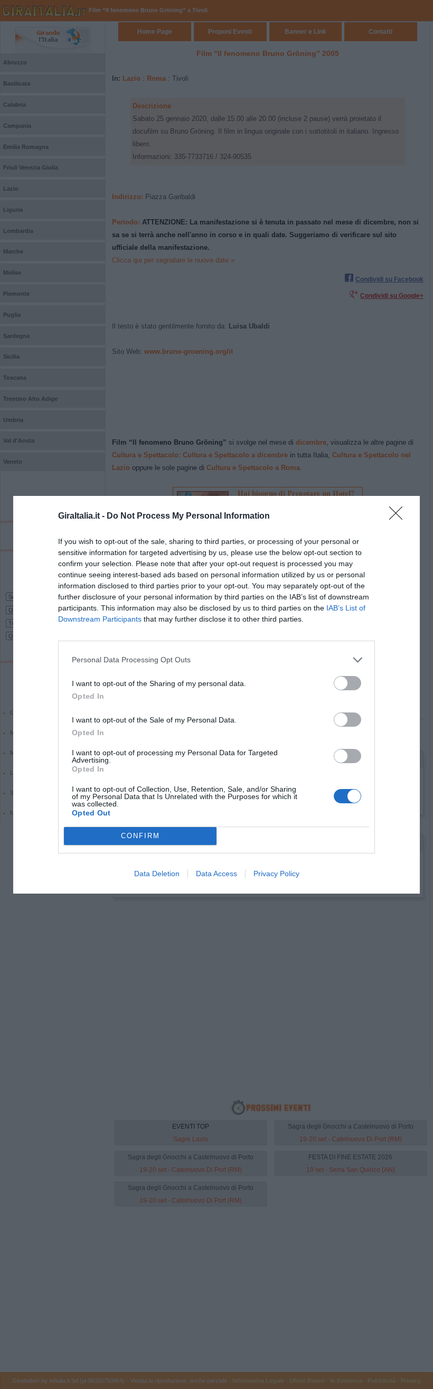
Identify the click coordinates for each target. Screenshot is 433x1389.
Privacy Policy (276, 873)
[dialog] (216, 695)
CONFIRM (140, 836)
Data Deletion (157, 873)
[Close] (399, 516)
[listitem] (216, 659)
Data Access (216, 873)
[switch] (347, 683)
